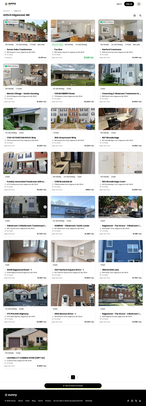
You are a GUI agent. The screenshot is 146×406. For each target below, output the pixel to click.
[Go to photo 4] (27, 40)
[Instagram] (132, 401)
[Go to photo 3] (73, 40)
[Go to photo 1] (23, 40)
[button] (25, 40)
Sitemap (88, 401)
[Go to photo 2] (24, 40)
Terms (40, 401)
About (20, 401)
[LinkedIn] (140, 401)
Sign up (129, 4)
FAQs (27, 401)
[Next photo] (41, 31)
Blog (33, 401)
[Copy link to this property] (5, 49)
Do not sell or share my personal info (68, 401)
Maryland (6, 11)
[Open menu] (138, 4)
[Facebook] (128, 401)
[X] (136, 401)
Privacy (48, 401)
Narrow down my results (74, 386)
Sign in (119, 4)
